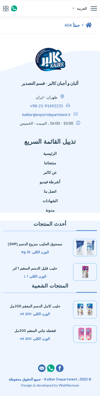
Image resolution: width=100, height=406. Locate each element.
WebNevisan (69, 385)
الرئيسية (50, 153)
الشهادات (50, 200)
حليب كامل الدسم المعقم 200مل (35, 306)
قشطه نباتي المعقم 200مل (35, 330)
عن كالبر (50, 172)
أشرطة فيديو (50, 181)
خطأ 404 (72, 25)
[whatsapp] (14, 8)
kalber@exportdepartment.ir (46, 114)
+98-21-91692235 (46, 105)
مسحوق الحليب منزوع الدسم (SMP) (35, 244)
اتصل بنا (50, 191)
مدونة (50, 210)
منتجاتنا (50, 162)
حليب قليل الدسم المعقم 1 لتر (35, 268)
